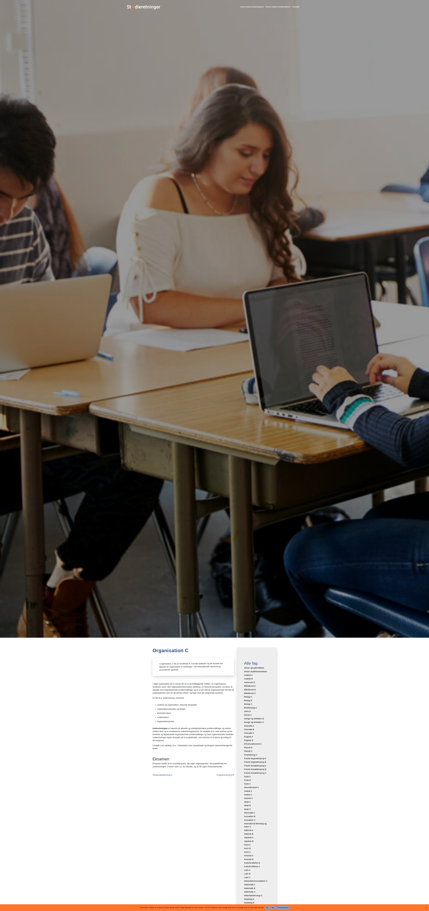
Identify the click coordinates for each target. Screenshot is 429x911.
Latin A (247, 870)
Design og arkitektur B (254, 719)
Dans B (247, 711)
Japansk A (248, 837)
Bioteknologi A (250, 708)
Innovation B (249, 816)
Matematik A (249, 884)
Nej (273, 907)
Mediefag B (249, 903)
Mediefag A (249, 899)
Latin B (247, 874)
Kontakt (295, 7)
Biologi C (248, 704)
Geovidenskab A (251, 787)
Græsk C (248, 795)
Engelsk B (248, 740)
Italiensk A (248, 830)
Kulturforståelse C (252, 866)
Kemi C (247, 852)
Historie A (248, 798)
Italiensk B (248, 834)
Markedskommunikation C (255, 881)
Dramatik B (249, 729)
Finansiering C (250, 755)
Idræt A (247, 802)
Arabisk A (248, 675)
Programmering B (224, 775)
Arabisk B (248, 679)
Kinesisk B (248, 859)
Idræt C (247, 809)
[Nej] (426, 908)
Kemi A (247, 845)
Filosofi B (248, 747)
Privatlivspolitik (283, 907)
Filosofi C (248, 751)
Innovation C (249, 820)
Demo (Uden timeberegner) (278, 7)
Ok (267, 907)
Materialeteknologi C (163, 775)
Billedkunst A (250, 686)
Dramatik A (249, 726)
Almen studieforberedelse (255, 671)
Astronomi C (249, 682)
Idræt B (247, 805)
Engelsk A (248, 737)
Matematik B (249, 888)
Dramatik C (249, 733)
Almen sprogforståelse (254, 668)
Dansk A (248, 715)
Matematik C (249, 892)
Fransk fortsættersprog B (255, 769)
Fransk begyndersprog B (255, 762)
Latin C (247, 877)
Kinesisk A (248, 856)
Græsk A (248, 791)
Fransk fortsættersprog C (255, 773)
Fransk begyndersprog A (255, 758)
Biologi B (248, 700)
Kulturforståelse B (252, 863)
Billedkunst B (250, 690)
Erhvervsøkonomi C (253, 744)
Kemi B (247, 848)
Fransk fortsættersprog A (255, 766)
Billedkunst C (250, 693)
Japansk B (248, 841)
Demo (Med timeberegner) (252, 7)
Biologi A (248, 697)
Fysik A (247, 776)
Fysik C (247, 784)
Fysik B (247, 780)
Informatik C (249, 813)
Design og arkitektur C (254, 722)
